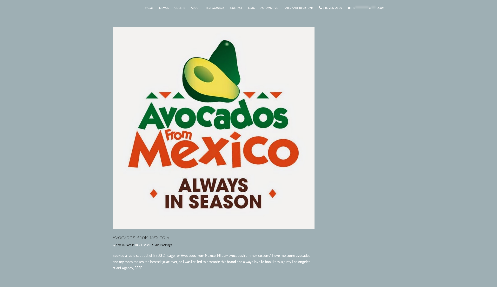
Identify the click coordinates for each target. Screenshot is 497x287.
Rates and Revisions (298, 8)
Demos (164, 8)
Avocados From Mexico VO (143, 237)
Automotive (269, 8)
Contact (236, 8)
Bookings (166, 245)
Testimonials (214, 8)
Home (149, 8)
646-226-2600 (332, 7)
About (195, 8)
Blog (251, 8)
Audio (155, 245)
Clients (179, 8)
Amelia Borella (125, 245)
